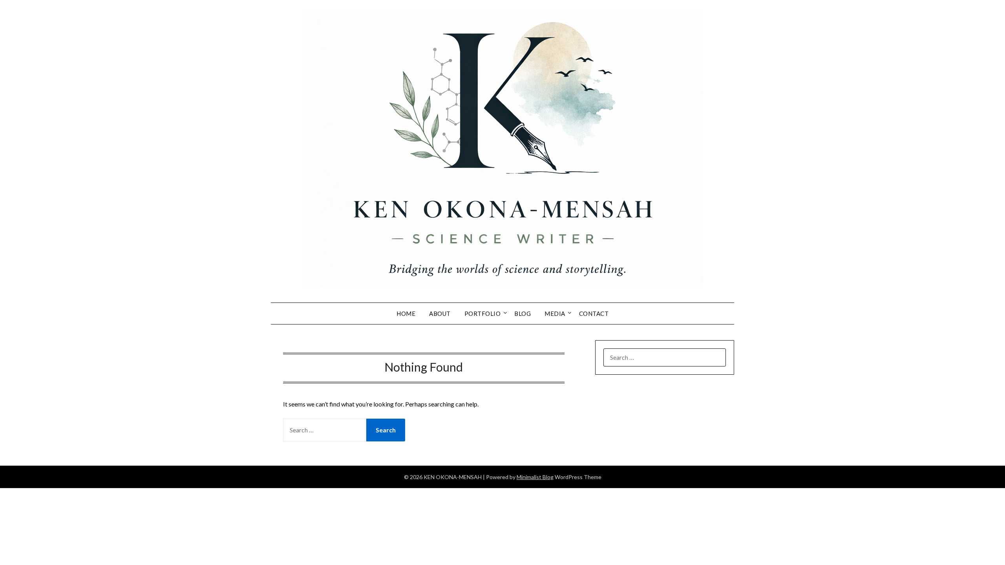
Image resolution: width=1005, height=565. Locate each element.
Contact (594, 313)
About (440, 313)
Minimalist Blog (535, 477)
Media (555, 313)
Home (406, 313)
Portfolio (482, 313)
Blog (522, 313)
